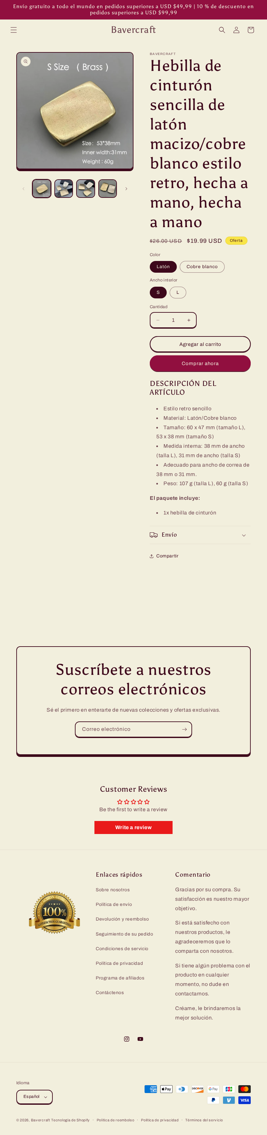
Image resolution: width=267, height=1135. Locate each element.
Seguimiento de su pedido (124, 934)
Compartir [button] (167, 556)
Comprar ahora (200, 363)
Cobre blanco (202, 266)
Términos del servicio (204, 1120)
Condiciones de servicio (122, 948)
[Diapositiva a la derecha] (126, 189)
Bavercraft (40, 1120)
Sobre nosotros (113, 889)
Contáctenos (110, 992)
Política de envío (114, 904)
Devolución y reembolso (122, 919)
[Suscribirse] (184, 729)
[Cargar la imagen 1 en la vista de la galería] (41, 188)
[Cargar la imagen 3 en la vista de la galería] (85, 188)
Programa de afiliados (120, 978)
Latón (163, 266)
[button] (14, 30)
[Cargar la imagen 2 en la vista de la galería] (63, 188)
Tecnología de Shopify (70, 1120)
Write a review (133, 827)
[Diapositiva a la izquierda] (23, 189)
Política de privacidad (119, 963)
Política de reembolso (115, 1120)
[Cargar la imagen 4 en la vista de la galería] (107, 188)
